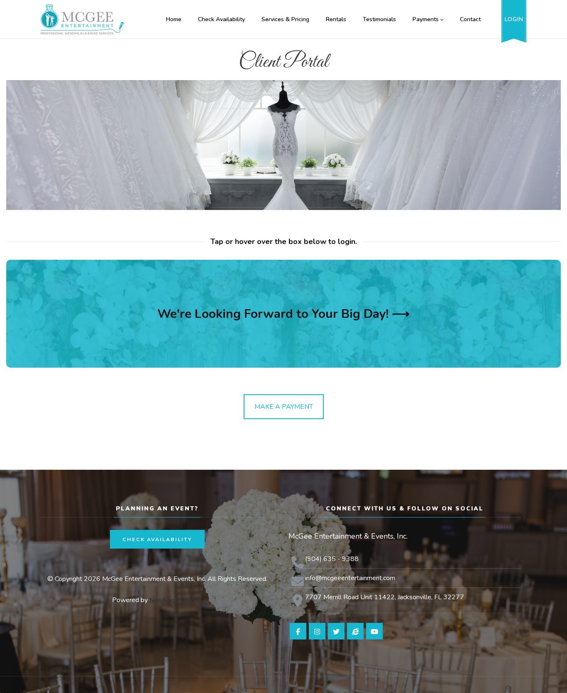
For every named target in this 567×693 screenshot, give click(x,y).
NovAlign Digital (175, 600)
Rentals (336, 19)
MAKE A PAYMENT (283, 406)
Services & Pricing (285, 19)
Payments (426, 19)
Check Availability (221, 19)
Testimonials (379, 19)
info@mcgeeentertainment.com (350, 578)
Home (173, 19)
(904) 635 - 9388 (332, 559)
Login (514, 19)
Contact (470, 19)
